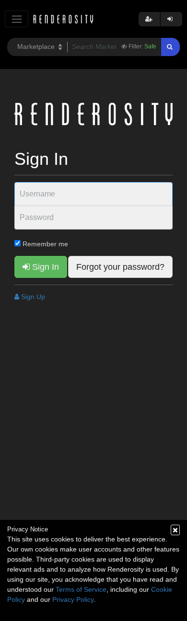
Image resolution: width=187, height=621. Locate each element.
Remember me (44, 244)
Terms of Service (81, 589)
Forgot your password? (120, 267)
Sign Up (32, 296)
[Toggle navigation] (16, 19)
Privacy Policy (73, 599)
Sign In (44, 267)
